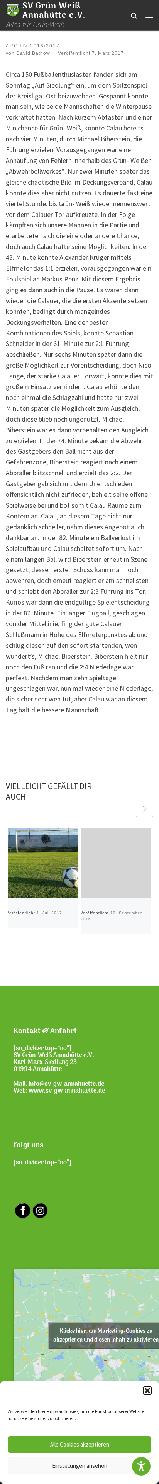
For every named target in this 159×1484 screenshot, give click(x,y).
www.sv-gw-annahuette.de (67, 1091)
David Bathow (33, 53)
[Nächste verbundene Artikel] (144, 808)
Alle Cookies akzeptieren (79, 1444)
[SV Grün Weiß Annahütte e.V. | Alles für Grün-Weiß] (13, 10)
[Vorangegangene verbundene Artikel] (126, 808)
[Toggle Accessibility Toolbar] (141, 1466)
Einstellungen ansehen (79, 1465)
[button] (147, 1390)
